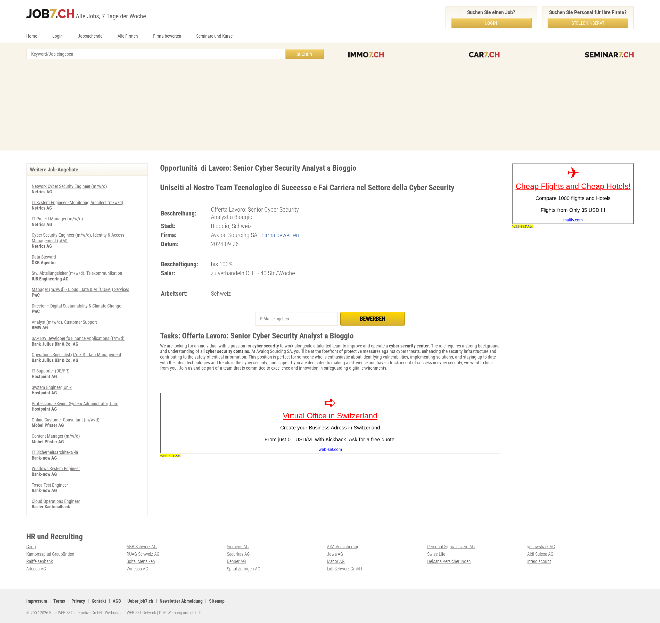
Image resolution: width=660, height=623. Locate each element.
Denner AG (236, 561)
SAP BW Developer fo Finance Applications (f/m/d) (78, 338)
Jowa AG (335, 554)
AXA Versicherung (343, 546)
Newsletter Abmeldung (181, 601)
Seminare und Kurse (214, 36)
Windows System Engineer (56, 468)
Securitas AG (238, 554)
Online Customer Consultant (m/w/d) (66, 419)
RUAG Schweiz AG (143, 554)
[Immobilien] (366, 54)
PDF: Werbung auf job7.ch (180, 612)
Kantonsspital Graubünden (50, 554)
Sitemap (217, 601)
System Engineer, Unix (52, 387)
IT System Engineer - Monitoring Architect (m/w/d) (77, 202)
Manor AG (336, 561)
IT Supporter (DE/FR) (51, 370)
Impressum (36, 601)
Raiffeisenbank (39, 561)
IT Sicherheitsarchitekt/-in (55, 452)
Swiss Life (436, 554)
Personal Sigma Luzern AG (451, 546)
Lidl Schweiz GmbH (344, 568)
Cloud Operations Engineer (56, 501)
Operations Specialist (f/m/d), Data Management (76, 354)
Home (31, 36)
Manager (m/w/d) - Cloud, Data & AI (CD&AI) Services (80, 289)
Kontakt (99, 601)
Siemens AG (238, 546)
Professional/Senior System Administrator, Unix (75, 403)
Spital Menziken (141, 561)
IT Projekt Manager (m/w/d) (57, 218)
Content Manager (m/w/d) (56, 436)
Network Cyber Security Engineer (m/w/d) (69, 186)
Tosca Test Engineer (50, 485)
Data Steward (44, 257)
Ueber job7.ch (140, 601)
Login (57, 36)
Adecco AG (36, 568)
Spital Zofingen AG (243, 568)
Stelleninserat (588, 23)
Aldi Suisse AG (540, 554)
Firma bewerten (167, 36)
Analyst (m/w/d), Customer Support (64, 322)
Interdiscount (539, 561)
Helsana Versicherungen (449, 561)
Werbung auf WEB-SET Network (130, 612)
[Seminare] (609, 54)
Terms (59, 601)
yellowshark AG (541, 546)
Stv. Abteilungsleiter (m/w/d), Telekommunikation (77, 273)
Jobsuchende (90, 36)
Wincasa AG (137, 568)
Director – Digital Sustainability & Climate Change (76, 306)
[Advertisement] (330, 105)
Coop (31, 546)
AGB (117, 601)
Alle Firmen (128, 36)
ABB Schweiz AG (142, 546)
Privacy (78, 601)
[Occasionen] (484, 54)
